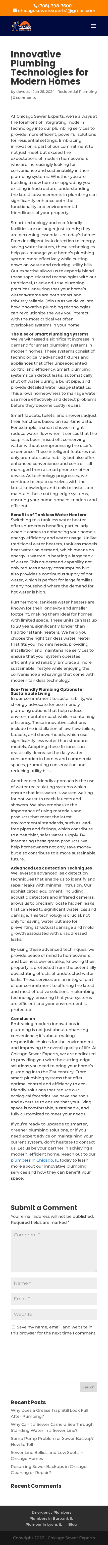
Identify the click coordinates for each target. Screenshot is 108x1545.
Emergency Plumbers (51, 1512)
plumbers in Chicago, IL (35, 1160)
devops (23, 91)
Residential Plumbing (77, 91)
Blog (72, 1524)
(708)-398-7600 (55, 5)
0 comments (24, 97)
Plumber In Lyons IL (44, 1524)
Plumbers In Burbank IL (51, 1518)
